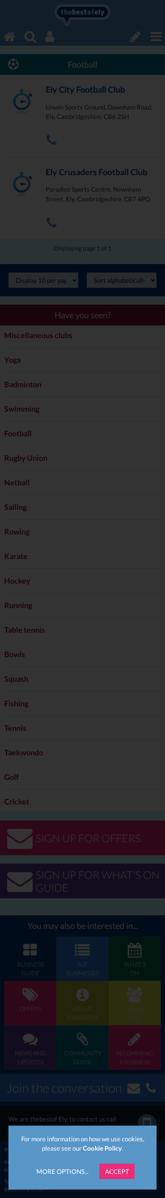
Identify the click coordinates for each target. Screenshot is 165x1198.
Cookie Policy (102, 1148)
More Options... (62, 1171)
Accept (117, 1171)
